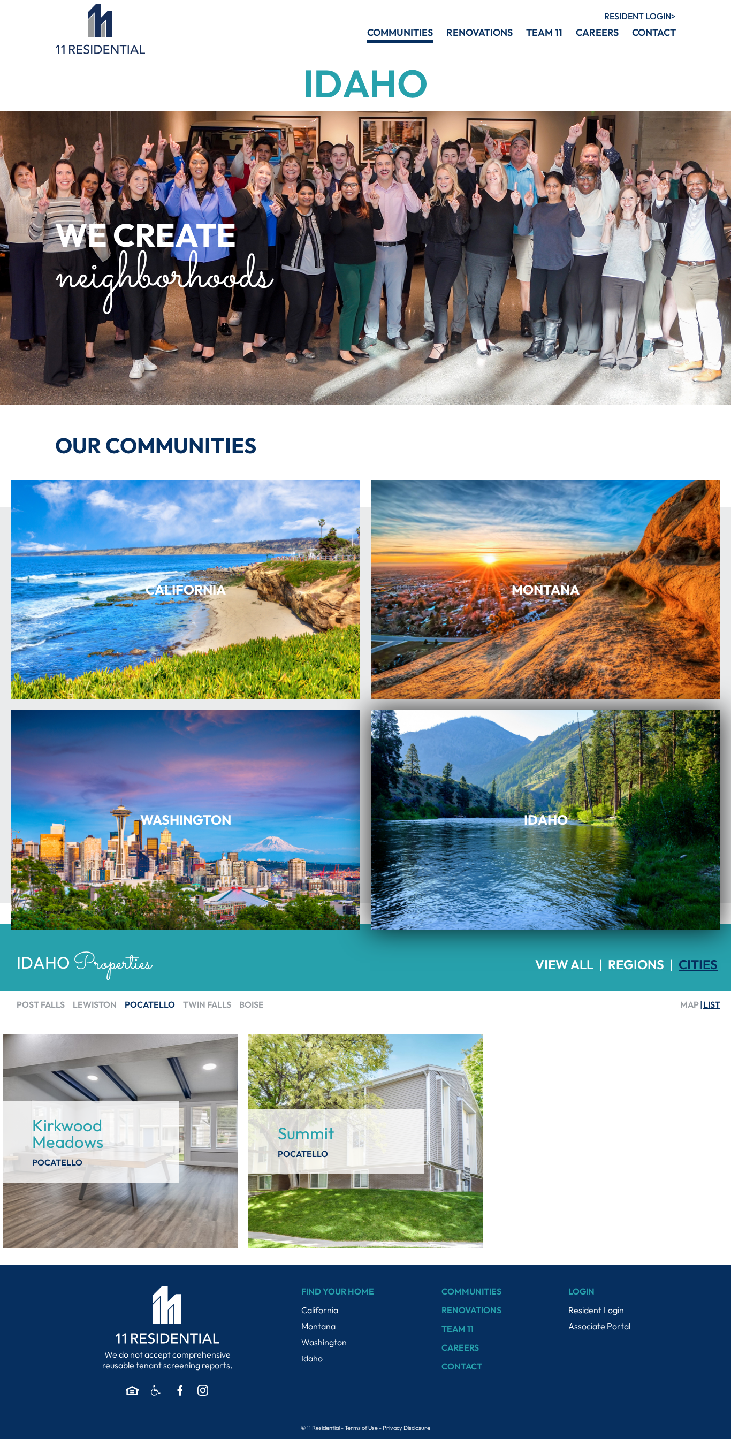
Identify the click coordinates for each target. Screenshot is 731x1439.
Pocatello (150, 1004)
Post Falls (41, 1004)
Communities (471, 1291)
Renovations (471, 1310)
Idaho (312, 1358)
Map (689, 1004)
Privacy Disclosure (406, 1428)
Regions (636, 964)
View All (564, 964)
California (319, 1310)
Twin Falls (207, 1004)
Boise (251, 1004)
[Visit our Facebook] (179, 1390)
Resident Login (596, 1310)
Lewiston (95, 1004)
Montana (318, 1326)
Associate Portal (599, 1326)
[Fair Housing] (132, 1390)
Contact (461, 1366)
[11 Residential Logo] (100, 29)
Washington (324, 1342)
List (711, 1004)
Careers (460, 1347)
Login (637, 16)
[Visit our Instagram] (202, 1390)
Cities (698, 964)
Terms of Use (361, 1428)
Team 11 (457, 1328)
